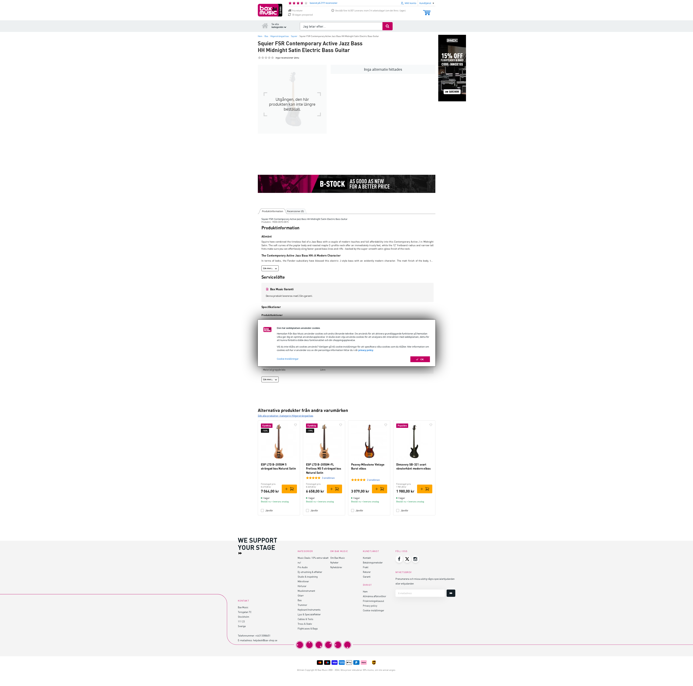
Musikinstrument (306, 590)
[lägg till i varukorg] (289, 489)
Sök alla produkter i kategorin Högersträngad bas (285, 415)
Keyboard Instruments (309, 609)
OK (422, 359)
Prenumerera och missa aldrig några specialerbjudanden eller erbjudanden (425, 581)
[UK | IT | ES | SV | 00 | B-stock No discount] (346, 184)
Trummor (302, 604)
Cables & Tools (305, 619)
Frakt (365, 567)
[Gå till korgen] (427, 11)
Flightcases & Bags (308, 628)
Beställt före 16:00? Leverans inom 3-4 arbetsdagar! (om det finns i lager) (370, 10)
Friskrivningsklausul (373, 600)
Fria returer (297, 10)
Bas (300, 600)
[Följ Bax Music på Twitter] (407, 559)
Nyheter (334, 562)
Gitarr (301, 595)
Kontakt (367, 557)
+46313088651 (262, 635)
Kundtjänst (371, 551)
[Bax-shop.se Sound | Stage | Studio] (270, 10)
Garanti (367, 576)
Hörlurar (302, 586)
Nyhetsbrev (336, 567)
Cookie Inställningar (288, 358)
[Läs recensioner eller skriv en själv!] (266, 57)
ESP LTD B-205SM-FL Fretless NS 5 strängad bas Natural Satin (323, 468)
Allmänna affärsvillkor (374, 596)
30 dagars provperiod (302, 14)
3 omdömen (328, 477)
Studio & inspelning (308, 576)
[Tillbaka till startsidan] (265, 25)
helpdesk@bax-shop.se (265, 640)
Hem (365, 591)
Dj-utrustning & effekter (310, 571)
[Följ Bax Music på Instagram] (415, 559)
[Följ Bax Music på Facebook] (399, 559)
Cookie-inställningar (373, 610)
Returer (367, 571)
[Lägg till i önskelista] (295, 424)
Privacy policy (370, 605)
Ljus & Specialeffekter (309, 614)
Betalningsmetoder (373, 562)
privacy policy (365, 349)
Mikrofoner (303, 581)
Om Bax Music (337, 557)
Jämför (269, 510)
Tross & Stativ (305, 623)
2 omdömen (373, 479)
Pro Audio (303, 567)
